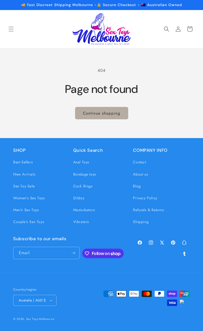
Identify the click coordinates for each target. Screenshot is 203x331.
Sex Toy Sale (24, 186)
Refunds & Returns (148, 209)
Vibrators (81, 221)
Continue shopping (101, 113)
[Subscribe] (73, 253)
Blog (137, 186)
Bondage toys (84, 174)
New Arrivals (24, 174)
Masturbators (84, 209)
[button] (11, 29)
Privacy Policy (145, 198)
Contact (139, 162)
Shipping (141, 221)
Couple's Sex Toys (28, 221)
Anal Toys (81, 162)
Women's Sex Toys (29, 198)
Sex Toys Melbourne (40, 319)
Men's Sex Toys (26, 209)
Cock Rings (83, 186)
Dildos (79, 198)
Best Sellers (23, 162)
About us (140, 174)
